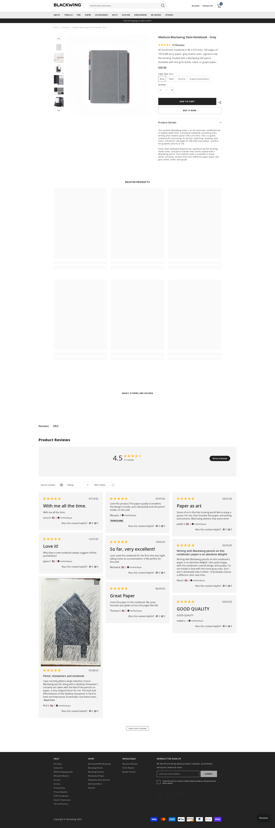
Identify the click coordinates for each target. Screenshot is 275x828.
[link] (80, 262)
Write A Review (220, 458)
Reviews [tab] (44, 426)
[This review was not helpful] (95, 523)
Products (65, 27)
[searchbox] (49, 485)
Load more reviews (137, 728)
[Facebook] (159, 795)
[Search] (127, 6)
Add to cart (187, 101)
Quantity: (162, 84)
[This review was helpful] (90, 523)
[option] (109, 75)
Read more (49, 700)
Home (56, 27)
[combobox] (127, 6)
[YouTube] (174, 795)
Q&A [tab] (56, 426)
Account (196, 6)
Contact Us (207, 6)
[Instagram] (167, 795)
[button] (59, 38)
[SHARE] (218, 102)
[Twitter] (182, 795)
